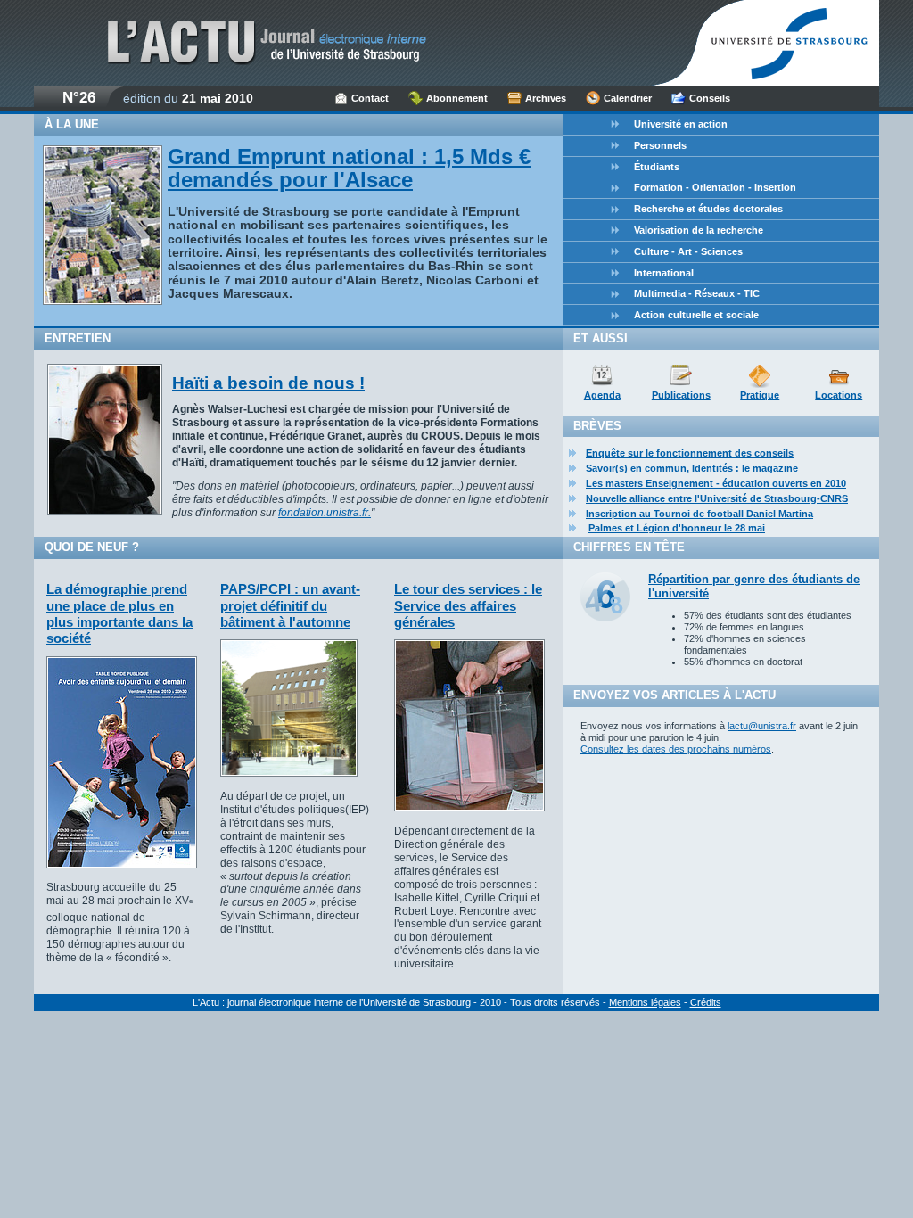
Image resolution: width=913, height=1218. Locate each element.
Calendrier (628, 98)
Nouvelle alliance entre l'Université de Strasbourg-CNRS (717, 498)
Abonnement (457, 98)
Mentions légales (645, 1002)
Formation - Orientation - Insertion (715, 187)
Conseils (709, 98)
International (664, 272)
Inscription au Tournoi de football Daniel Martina (699, 513)
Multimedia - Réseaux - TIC (697, 293)
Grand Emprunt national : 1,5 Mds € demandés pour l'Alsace (349, 168)
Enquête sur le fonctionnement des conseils (690, 453)
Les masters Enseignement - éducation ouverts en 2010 (716, 483)
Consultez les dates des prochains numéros (675, 749)
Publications (681, 395)
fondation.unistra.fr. (324, 512)
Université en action (681, 124)
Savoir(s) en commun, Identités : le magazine (692, 468)
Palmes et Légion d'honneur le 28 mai (676, 528)
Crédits (705, 1002)
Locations (838, 395)
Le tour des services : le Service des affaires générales (468, 605)
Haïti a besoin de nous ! (268, 383)
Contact (370, 98)
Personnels (660, 145)
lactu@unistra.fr (762, 725)
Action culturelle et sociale (696, 314)
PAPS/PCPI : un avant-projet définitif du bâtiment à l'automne (290, 605)
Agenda (602, 395)
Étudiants (656, 166)
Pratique (759, 395)
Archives (545, 98)
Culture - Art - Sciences (688, 251)
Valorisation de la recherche (698, 230)
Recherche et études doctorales (708, 208)
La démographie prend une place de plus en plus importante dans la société (119, 613)
